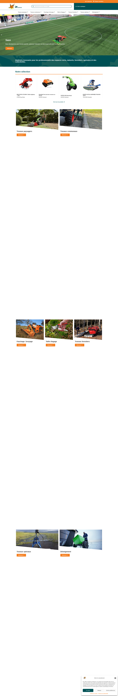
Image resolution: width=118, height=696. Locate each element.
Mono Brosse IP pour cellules (90, 95)
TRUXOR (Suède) (65, 97)
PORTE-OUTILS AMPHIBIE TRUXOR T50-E (69, 95)
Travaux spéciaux (85, 12)
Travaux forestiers (72, 12)
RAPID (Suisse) (20, 97)
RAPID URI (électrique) (44, 95)
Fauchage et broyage (49, 12)
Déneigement (95, 12)
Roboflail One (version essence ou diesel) (25, 95)
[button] (115, 678)
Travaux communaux (35, 12)
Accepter (88, 690)
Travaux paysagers (22, 12)
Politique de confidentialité (103, 693)
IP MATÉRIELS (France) (89, 97)
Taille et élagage (61, 12)
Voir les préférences (110, 690)
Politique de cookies (94, 693)
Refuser (99, 690)
